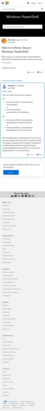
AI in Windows (6, 222)
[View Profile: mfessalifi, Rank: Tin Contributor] (4, 87)
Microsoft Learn (6, 345)
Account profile (6, 239)
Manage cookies (31, 403)
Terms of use (6, 405)
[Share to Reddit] (22, 196)
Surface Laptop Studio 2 (9, 212)
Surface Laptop (6, 209)
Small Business (6, 329)
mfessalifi (11, 86)
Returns (4, 249)
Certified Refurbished (8, 255)
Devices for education (8, 275)
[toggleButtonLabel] (41, 8)
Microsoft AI (6, 305)
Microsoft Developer (8, 342)
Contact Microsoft (13, 403)
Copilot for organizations (9, 215)
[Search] (28, 3)
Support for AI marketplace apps (11, 348)
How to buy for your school (9, 285)
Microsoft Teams (7, 322)
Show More (7, 63)
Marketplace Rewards (8, 359)
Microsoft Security (7, 308)
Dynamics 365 (6, 312)
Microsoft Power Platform (9, 319)
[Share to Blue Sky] (26, 196)
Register (33, 3)
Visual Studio (6, 362)
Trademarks (14, 405)
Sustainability (6, 395)
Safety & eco (23, 405)
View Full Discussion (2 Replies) (12, 81)
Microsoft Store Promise (9, 259)
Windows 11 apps (7, 229)
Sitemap (5, 403)
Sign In (40, 3)
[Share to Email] (33, 196)
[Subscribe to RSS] (29, 196)
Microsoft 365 (6, 315)
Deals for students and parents (10, 292)
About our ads (6, 407)
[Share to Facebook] (16, 196)
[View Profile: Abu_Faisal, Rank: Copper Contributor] (4, 41)
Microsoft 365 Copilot (8, 325)
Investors (5, 385)
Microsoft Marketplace (8, 355)
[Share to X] (19, 196)
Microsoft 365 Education (9, 282)
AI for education (7, 295)
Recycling (31, 405)
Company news (6, 378)
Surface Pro (5, 205)
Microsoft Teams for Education (10, 279)
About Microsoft (7, 375)
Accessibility (6, 392)
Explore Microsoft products (9, 226)
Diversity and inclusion (8, 388)
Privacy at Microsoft (8, 382)
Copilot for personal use (9, 219)
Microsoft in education (8, 272)
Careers (4, 372)
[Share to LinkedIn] (12, 196)
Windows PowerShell (9, 9)
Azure (4, 338)
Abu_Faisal (11, 40)
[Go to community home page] (7, 3)
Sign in (11, 172)
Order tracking (6, 252)
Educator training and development (11, 289)
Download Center (7, 242)
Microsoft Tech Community (9, 352)
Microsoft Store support (9, 245)
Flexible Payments (7, 262)
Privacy (22, 403)
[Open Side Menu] (3, 3)
